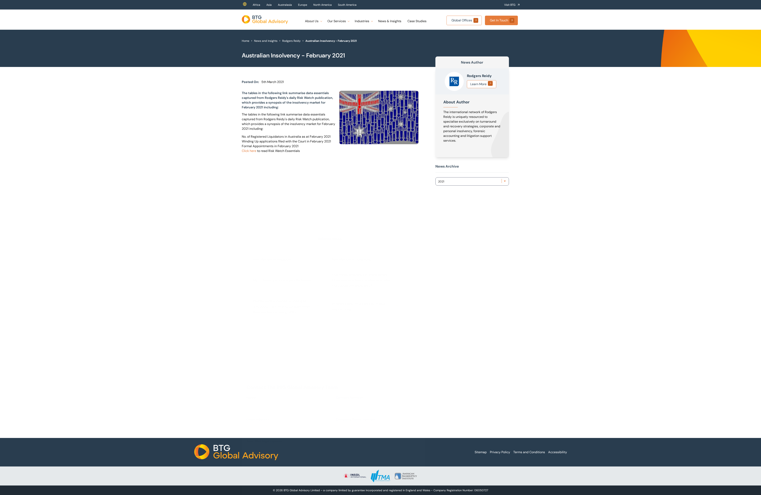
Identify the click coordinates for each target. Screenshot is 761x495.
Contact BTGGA (264, 394)
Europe (302, 4)
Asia (269, 4)
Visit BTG (509, 4)
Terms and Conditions (529, 452)
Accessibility (557, 452)
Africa (256, 4)
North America (322, 4)
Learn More (478, 84)
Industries (362, 21)
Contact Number (349, 292)
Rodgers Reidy (291, 40)
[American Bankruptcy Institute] (406, 476)
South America (347, 4)
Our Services (336, 21)
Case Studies (416, 21)
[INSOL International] (355, 476)
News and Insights (265, 40)
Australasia (285, 4)
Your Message (265, 335)
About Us (311, 21)
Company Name (355, 313)
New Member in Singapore (272, 191)
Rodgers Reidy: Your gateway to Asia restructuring (358, 238)
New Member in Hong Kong (351, 191)
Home (245, 40)
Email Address (258, 313)
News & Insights (389, 21)
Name (251, 292)
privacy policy (384, 400)
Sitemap (481, 452)
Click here (249, 151)
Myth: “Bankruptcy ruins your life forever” (283, 212)
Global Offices (461, 20)
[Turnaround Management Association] (380, 476)
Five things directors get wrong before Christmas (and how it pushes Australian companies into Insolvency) (361, 212)
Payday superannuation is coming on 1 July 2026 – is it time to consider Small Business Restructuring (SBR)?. (281, 238)
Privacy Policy (500, 452)
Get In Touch (499, 20)
